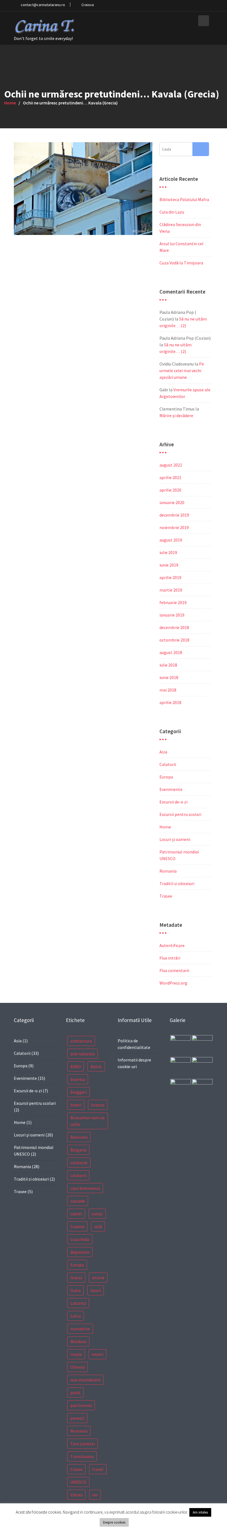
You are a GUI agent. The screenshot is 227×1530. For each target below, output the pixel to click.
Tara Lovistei (82, 1443)
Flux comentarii (174, 970)
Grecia (76, 1277)
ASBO (75, 1066)
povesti (77, 1418)
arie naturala (82, 1053)
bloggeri (78, 1092)
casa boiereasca (85, 1188)
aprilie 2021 (170, 477)
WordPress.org (173, 983)
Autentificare (172, 945)
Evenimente (170, 789)
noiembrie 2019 (174, 527)
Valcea (76, 1495)
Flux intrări (169, 958)
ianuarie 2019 (171, 615)
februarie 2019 (173, 602)
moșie (76, 1354)
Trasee (165, 896)
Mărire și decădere (176, 415)
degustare (79, 1252)
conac (97, 1213)
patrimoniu (81, 1405)
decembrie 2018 (174, 627)
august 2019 (170, 540)
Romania (168, 871)
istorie (98, 1277)
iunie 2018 (168, 677)
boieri (75, 1105)
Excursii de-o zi (173, 802)
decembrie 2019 (174, 515)
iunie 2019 (168, 565)
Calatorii (167, 764)
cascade (77, 1201)
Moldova (78, 1341)
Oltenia (77, 1367)
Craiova (77, 1226)
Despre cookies (114, 1522)
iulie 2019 (168, 552)
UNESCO (78, 1482)
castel (76, 1213)
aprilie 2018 (170, 702)
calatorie (78, 1162)
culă (98, 1226)
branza (97, 1105)
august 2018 (170, 652)
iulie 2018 (168, 665)
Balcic (96, 1066)
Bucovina (78, 1137)
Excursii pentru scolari (180, 814)
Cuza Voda (79, 1239)
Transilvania (82, 1456)
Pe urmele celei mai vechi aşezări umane (181, 370)
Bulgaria (78, 1150)
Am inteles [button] (200, 1512)
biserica (77, 1079)
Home (165, 827)
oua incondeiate (85, 1380)
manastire (80, 1328)
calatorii (78, 1175)
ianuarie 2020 (171, 502)
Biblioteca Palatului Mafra (184, 199)
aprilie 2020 (170, 490)
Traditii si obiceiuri (176, 883)
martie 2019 (170, 590)
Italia (75, 1290)
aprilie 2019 (170, 577)
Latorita (78, 1303)
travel (98, 1469)
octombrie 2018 (174, 640)
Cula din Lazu (171, 212)
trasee (76, 1469)
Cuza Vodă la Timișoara (181, 263)
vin (95, 1495)
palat (75, 1392)
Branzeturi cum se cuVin (87, 1121)
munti (97, 1354)
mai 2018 (167, 690)
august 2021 (170, 465)
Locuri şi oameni (174, 839)
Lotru (75, 1316)
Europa (166, 777)
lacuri (95, 1290)
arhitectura (81, 1041)
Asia (163, 752)
